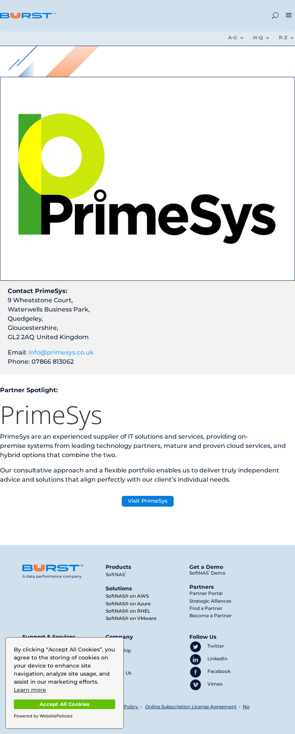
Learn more (30, 689)
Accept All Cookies (64, 704)
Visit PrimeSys (147, 500)
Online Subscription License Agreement (191, 706)
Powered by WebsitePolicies (43, 716)
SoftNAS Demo (207, 573)
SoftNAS (116, 574)
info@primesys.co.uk (61, 352)
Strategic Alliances (210, 601)
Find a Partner (205, 608)
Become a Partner (210, 615)
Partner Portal (205, 593)
